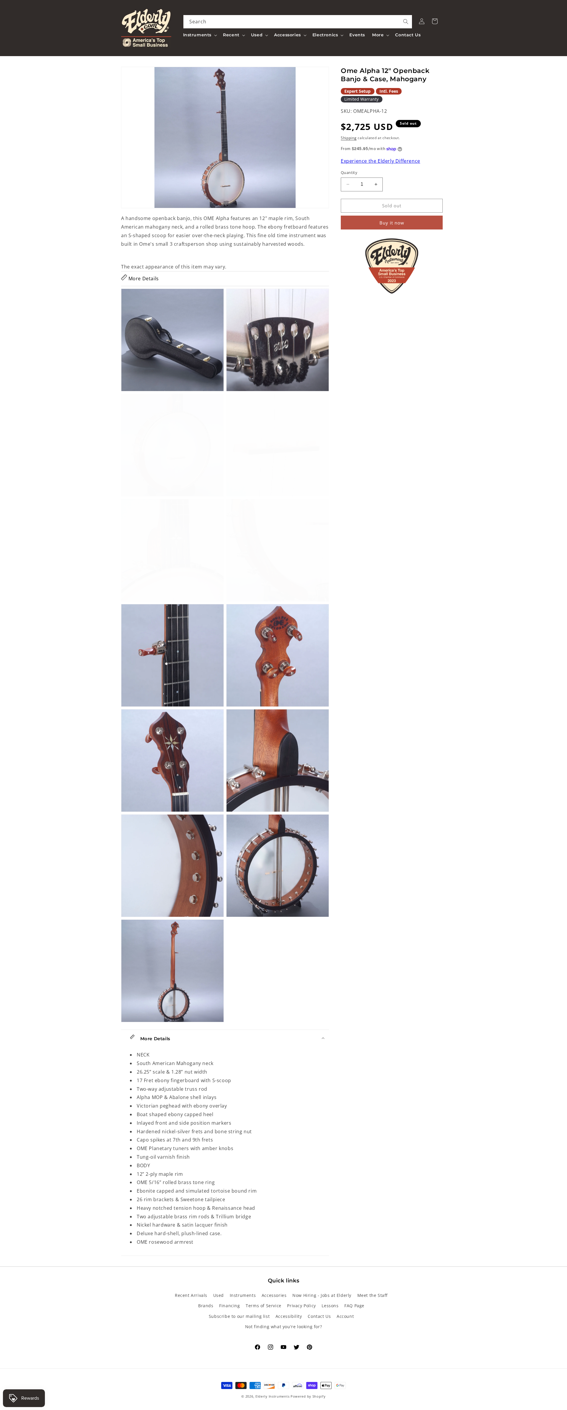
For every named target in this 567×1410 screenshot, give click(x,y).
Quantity (349, 172)
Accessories (274, 1295)
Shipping (349, 137)
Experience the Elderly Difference (380, 161)
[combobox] (297, 21)
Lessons (330, 1305)
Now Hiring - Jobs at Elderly (321, 1295)
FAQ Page (354, 1305)
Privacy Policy (301, 1305)
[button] (200, 35)
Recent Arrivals (191, 1295)
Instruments (243, 1295)
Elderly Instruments (272, 1396)
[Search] (405, 21)
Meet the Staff (372, 1295)
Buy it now (391, 223)
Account (345, 1316)
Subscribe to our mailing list (239, 1316)
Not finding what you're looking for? (283, 1326)
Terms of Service (263, 1305)
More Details (143, 278)
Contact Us (319, 1316)
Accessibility (289, 1316)
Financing (229, 1305)
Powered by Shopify (308, 1396)
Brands (206, 1305)
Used (218, 1295)
